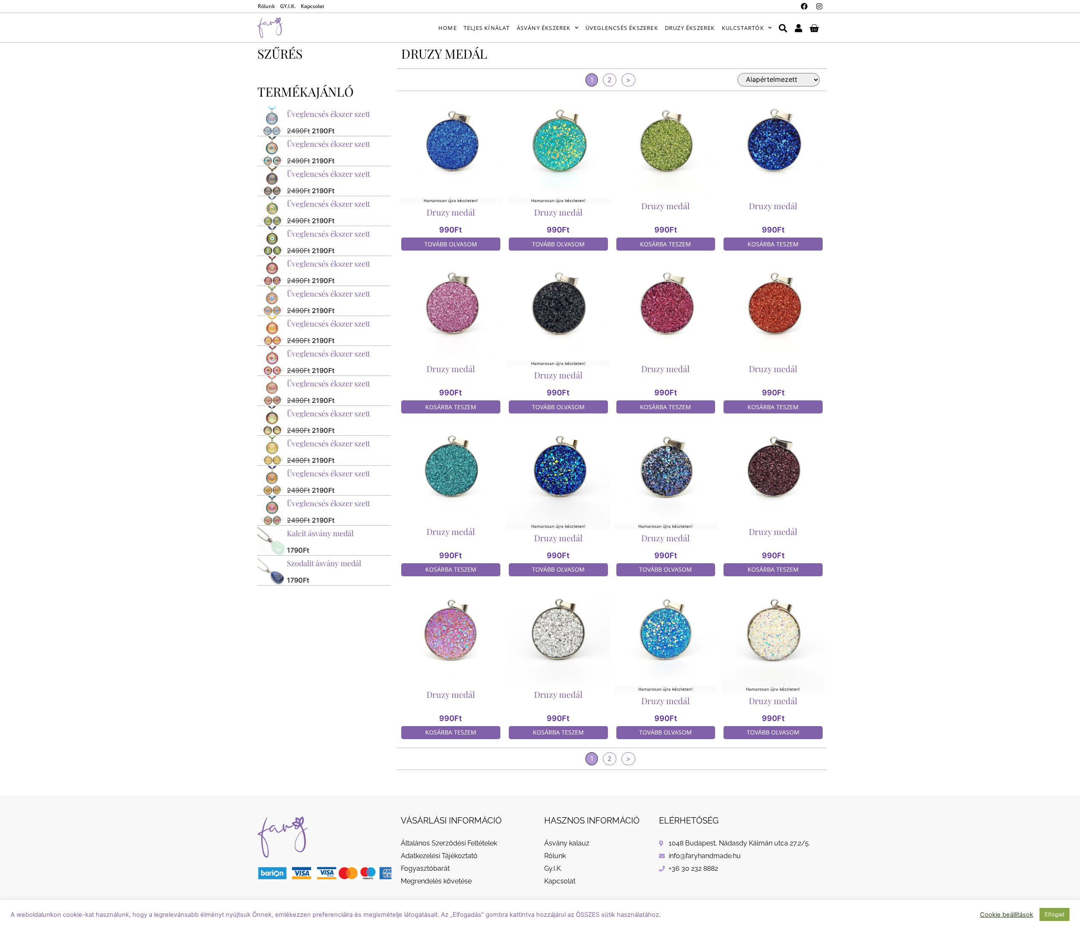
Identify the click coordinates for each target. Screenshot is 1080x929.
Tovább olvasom (450, 244)
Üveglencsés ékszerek (622, 28)
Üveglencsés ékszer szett (328, 114)
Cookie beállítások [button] (1006, 914)
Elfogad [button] (1054, 914)
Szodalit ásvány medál (324, 563)
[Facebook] (804, 6)
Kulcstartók (743, 28)
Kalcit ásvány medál (320, 533)
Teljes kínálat (487, 28)
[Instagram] (819, 6)
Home (447, 28)
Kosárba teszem (665, 244)
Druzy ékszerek (690, 28)
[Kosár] (814, 27)
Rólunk (266, 6)
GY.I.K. (288, 6)
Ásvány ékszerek (544, 28)
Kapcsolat (312, 6)
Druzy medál (451, 212)
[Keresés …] (783, 27)
